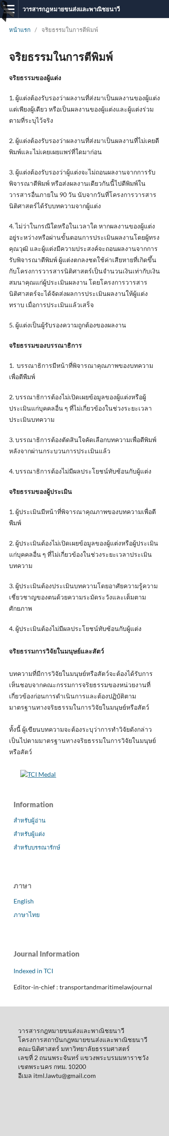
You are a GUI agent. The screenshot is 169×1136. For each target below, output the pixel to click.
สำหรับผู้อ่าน (30, 820)
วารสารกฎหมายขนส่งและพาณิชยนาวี (71, 9)
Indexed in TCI (33, 971)
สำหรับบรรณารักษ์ (37, 847)
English (24, 901)
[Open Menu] (9, 9)
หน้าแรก (20, 29)
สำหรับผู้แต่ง (29, 833)
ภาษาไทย (27, 914)
